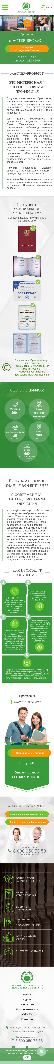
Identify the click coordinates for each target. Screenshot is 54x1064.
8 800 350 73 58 (14, 18)
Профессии (27, 1004)
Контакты (27, 1019)
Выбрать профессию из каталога (28, 814)
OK (27, 1057)
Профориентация (27, 1009)
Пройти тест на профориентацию (28, 822)
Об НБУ (27, 1014)
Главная (27, 994)
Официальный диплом (30, 753)
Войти (49, 7)
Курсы (27, 999)
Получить (27, 49)
